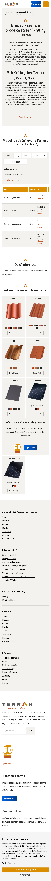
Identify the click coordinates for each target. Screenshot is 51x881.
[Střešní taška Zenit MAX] (13, 398)
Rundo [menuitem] (5, 527)
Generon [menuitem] (5, 535)
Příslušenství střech (11, 550)
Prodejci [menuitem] (5, 596)
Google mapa (40, 198)
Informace (6, 653)
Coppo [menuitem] (5, 524)
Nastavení (25, 874)
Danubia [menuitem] (5, 520)
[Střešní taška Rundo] (37, 357)
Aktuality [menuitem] (6, 675)
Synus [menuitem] (4, 517)
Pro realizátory (12, 811)
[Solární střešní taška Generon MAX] (13, 475)
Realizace (6, 611)
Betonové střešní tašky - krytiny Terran (19, 512)
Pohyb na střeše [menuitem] (9, 558)
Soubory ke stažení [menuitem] (10, 665)
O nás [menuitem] (4, 679)
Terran (7, 12)
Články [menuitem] (5, 683)
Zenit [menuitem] (4, 630)
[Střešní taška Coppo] (13, 357)
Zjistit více (30, 447)
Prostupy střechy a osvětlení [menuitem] (14, 565)
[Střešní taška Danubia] (37, 316)
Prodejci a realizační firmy (13, 591)
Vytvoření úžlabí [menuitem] (9, 580)
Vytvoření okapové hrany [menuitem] (12, 573)
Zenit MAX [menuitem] (6, 531)
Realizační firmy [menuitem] (9, 600)
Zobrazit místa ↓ (25, 117)
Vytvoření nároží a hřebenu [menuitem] (13, 569)
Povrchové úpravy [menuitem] (9, 672)
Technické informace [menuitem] (10, 657)
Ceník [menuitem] (4, 661)
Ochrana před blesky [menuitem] (10, 555)
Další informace (8, 863)
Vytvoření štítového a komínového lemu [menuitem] (18, 576)
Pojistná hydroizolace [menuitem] (11, 562)
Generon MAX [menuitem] (8, 538)
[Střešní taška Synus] (13, 316)
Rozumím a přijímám (25, 869)
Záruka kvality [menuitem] (8, 668)
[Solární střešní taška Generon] (37, 398)
